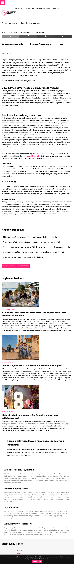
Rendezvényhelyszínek (8, 309)
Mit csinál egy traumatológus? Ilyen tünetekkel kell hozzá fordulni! (31, 237)
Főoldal (4, 23)
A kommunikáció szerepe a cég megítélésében (23, 257)
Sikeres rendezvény (9, 266)
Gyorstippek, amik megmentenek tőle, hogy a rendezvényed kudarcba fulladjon (37, 247)
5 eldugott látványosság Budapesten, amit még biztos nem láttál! (31, 242)
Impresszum (18, 550)
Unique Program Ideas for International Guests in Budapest (32, 365)
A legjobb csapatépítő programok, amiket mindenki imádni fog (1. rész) (33, 252)
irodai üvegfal (33, 156)
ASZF (18, 553)
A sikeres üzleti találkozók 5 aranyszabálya (24, 23)
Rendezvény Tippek (12, 543)
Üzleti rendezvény (23, 266)
